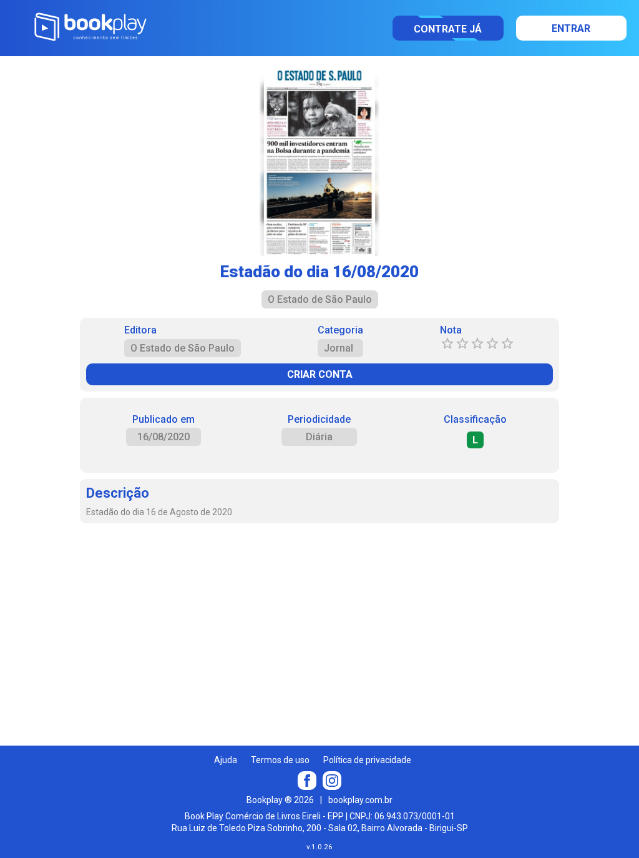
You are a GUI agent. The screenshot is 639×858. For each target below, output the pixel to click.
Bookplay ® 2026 (280, 800)
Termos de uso (280, 760)
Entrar (571, 28)
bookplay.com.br (360, 800)
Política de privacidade (367, 760)
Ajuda (225, 760)
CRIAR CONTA (320, 374)
